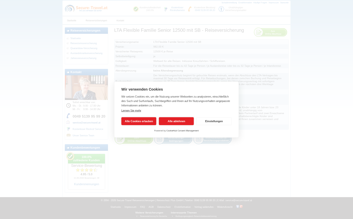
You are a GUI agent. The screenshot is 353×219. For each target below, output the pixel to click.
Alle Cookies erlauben (139, 121)
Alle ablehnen (176, 121)
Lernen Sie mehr (131, 110)
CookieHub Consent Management (182, 130)
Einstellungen (214, 121)
